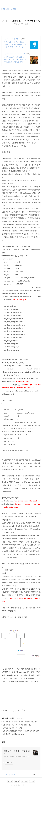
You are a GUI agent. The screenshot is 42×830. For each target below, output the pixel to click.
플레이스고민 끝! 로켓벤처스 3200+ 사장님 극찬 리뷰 (15, 57)
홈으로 (10, 781)
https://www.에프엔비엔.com (12, 39)
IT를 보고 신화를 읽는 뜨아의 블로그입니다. (17, 757)
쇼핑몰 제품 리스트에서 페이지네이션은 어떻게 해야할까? (21, 731)
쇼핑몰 (11, 718)
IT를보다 (5, 718)
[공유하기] (9, 710)
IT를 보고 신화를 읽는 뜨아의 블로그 (17, 752)
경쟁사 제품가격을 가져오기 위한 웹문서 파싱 (17, 725)
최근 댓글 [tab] (31, 775)
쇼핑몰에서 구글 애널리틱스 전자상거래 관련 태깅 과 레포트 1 (22, 721)
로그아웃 (24, 781)
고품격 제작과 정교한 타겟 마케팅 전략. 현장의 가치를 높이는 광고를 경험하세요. (15, 46)
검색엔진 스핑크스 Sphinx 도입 (12, 728)
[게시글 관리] (11, 710)
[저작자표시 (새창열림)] (24, 710)
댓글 (3, 742)
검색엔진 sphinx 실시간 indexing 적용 (21, 20)
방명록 (17, 781)
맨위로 (32, 781)
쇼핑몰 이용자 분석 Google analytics (13, 734)
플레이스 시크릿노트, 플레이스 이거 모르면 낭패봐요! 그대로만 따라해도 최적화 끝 (15, 61)
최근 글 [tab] (10, 775)
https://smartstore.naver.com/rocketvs (15, 54)
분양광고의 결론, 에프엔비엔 (15, 42)
